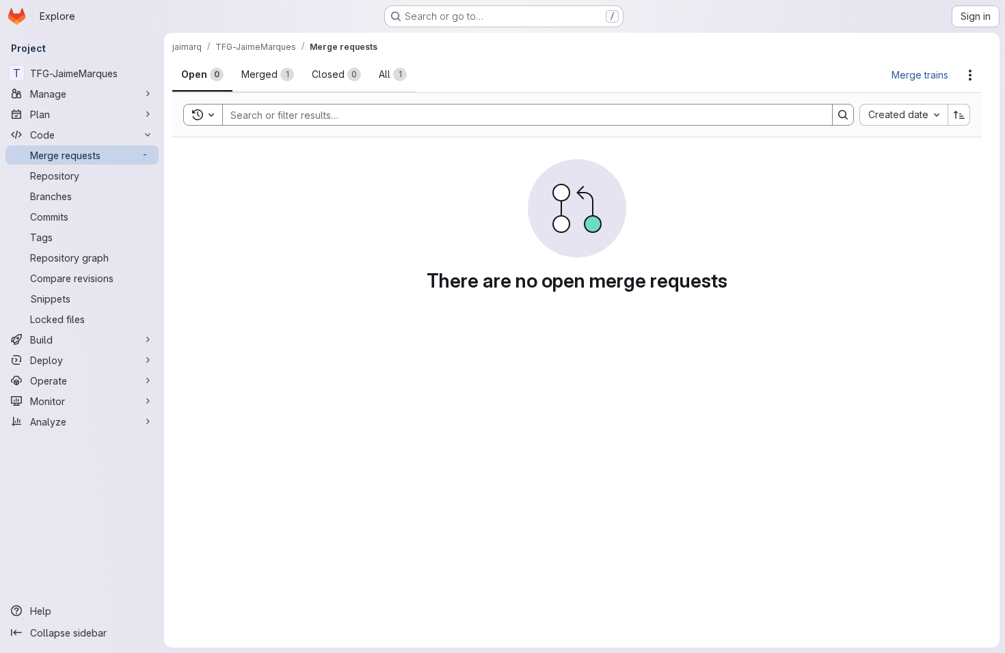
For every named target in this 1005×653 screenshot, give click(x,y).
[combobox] (903, 115)
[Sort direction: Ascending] (959, 115)
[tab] (202, 74)
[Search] (843, 115)
